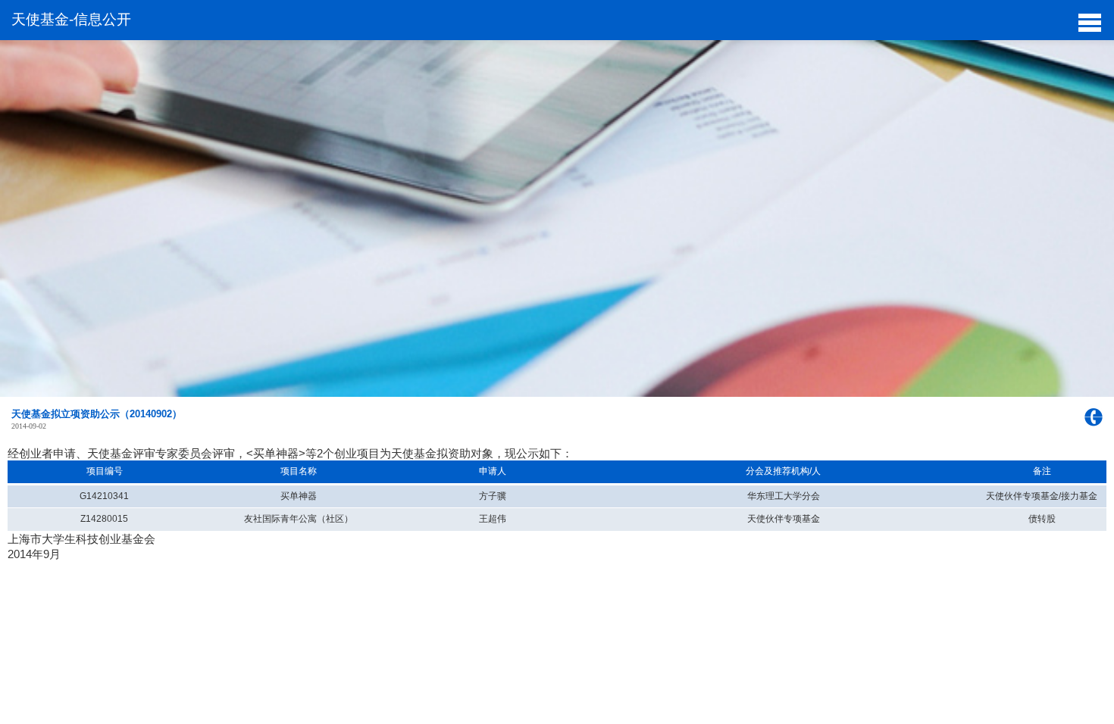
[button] (1089, 21)
